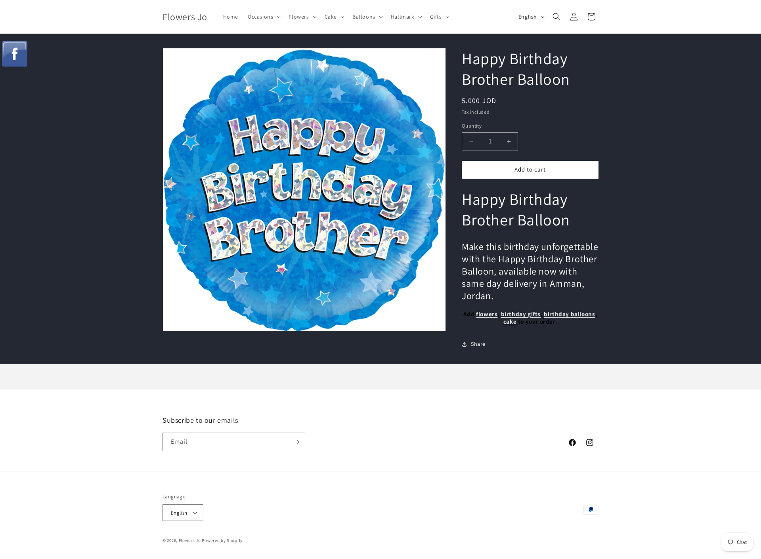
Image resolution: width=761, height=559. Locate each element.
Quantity (472, 125)
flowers (486, 314)
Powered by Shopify (222, 540)
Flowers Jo (190, 540)
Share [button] (478, 343)
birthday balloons (569, 314)
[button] (263, 16)
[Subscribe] (296, 442)
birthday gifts (521, 314)
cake (509, 321)
